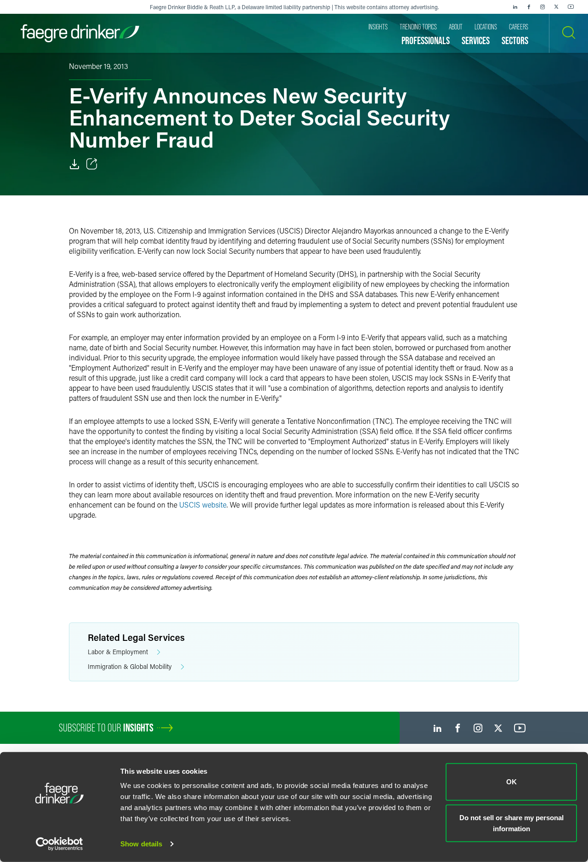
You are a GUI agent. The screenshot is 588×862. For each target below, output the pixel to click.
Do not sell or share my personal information (511, 822)
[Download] (74, 164)
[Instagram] (542, 7)
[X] (556, 7)
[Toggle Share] (92, 164)
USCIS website (202, 504)
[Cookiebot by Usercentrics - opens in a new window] (59, 844)
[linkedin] (515, 7)
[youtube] (571, 7)
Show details (141, 844)
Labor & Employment (118, 651)
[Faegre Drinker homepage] (80, 33)
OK (511, 782)
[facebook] (528, 7)
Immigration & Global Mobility (130, 666)
